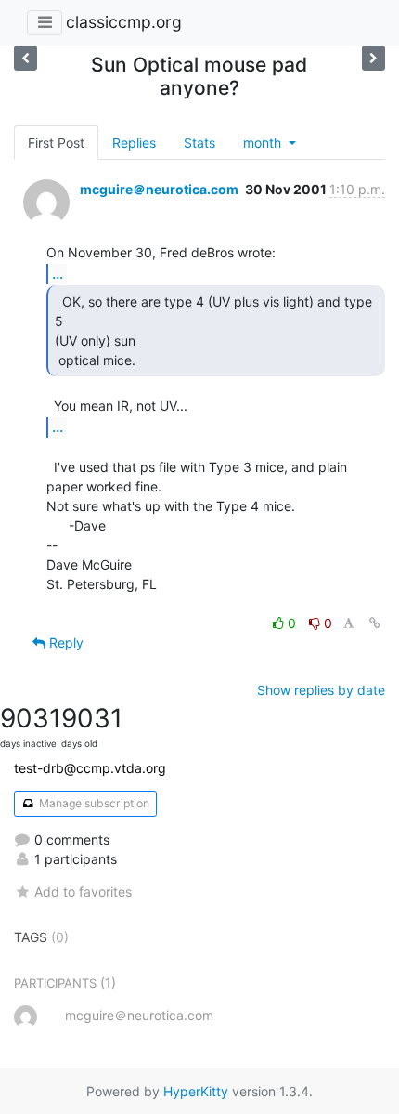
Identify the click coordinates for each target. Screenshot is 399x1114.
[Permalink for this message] (375, 623)
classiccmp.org (124, 22)
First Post (56, 143)
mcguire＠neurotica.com (159, 189)
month (264, 143)
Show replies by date (321, 690)
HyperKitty (195, 1091)
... (57, 273)
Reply (64, 642)
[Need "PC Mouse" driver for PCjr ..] (25, 58)
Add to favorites (83, 891)
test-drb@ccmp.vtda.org (90, 768)
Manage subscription (92, 803)
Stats (199, 143)
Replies (134, 143)
